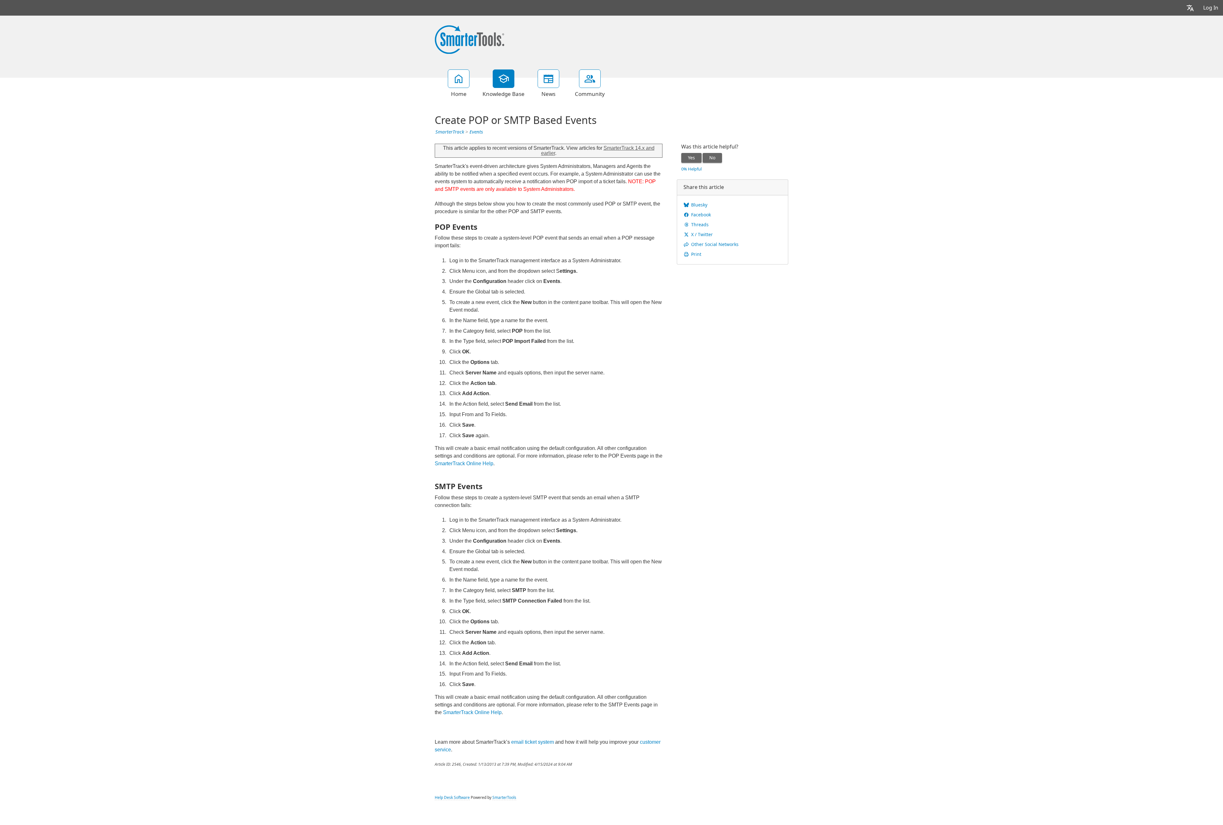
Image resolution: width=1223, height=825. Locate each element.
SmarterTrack (449, 132)
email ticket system (532, 742)
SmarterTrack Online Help (464, 463)
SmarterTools (504, 797)
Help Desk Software (452, 797)
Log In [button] (1210, 8)
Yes (691, 157)
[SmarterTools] (469, 39)
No (712, 157)
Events (476, 132)
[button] (1190, 8)
